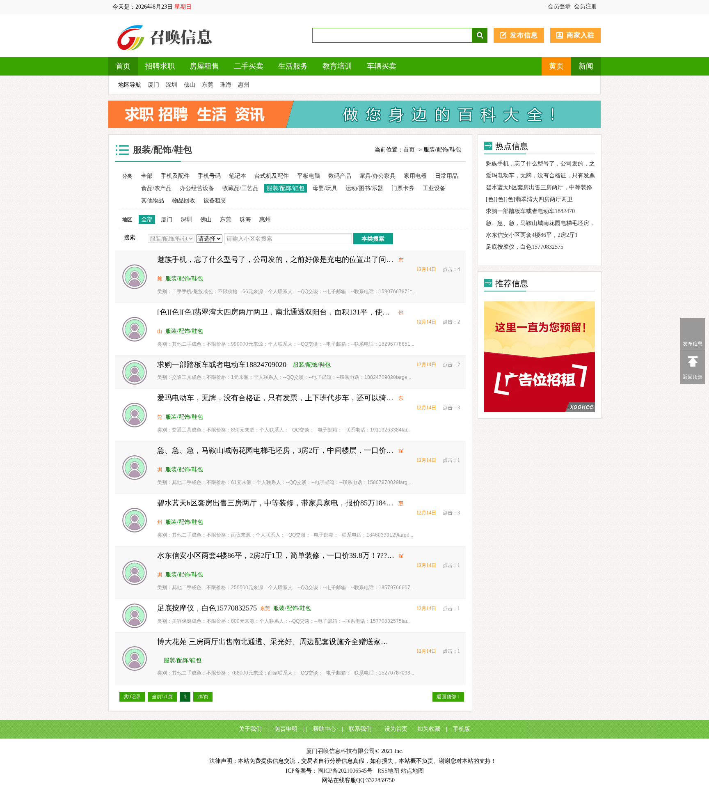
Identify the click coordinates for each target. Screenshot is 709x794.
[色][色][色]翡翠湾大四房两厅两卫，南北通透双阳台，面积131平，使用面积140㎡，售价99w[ (276, 312)
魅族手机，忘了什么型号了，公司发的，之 (540, 164)
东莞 (207, 85)
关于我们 (250, 729)
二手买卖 (248, 66)
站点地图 (412, 771)
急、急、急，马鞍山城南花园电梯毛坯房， (540, 223)
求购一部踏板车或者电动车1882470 (530, 211)
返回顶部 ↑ (448, 697)
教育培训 (337, 66)
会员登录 (559, 6)
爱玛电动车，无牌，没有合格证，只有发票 (540, 175)
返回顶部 (692, 377)
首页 (123, 66)
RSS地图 (388, 771)
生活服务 (293, 66)
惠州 (243, 85)
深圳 (171, 85)
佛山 (189, 85)
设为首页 (395, 729)
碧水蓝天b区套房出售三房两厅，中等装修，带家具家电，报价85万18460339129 (276, 503)
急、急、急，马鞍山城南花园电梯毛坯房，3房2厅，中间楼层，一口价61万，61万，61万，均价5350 (276, 450)
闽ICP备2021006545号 (345, 771)
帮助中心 (324, 729)
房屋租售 (204, 66)
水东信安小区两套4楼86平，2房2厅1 (532, 235)
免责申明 (285, 729)
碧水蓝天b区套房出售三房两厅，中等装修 (539, 187)
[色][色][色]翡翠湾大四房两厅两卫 (529, 199)
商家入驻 (581, 35)
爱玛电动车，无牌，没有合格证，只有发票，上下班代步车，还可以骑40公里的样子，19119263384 (276, 398)
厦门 (153, 85)
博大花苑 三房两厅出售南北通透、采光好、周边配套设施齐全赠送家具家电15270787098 (276, 642)
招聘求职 (160, 66)
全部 (147, 176)
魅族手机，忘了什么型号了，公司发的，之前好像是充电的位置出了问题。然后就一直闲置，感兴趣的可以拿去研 (276, 259)
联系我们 (360, 729)
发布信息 (524, 35)
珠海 (225, 85)
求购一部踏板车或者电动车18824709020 (221, 364)
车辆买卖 (381, 66)
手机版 (461, 729)
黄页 (556, 66)
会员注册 (585, 6)
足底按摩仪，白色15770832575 (207, 608)
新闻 (586, 66)
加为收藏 (428, 729)
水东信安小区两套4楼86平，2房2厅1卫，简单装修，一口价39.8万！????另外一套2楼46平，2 (276, 555)
